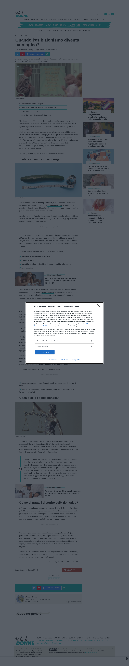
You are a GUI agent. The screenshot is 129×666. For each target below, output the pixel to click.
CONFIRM (45, 352)
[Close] (99, 306)
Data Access (64, 360)
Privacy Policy (76, 360)
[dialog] (64, 333)
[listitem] (64, 341)
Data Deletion (53, 360)
